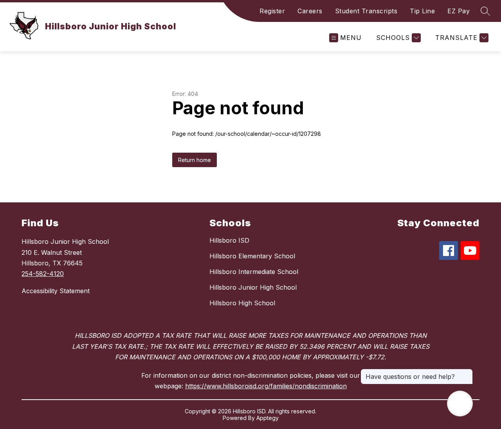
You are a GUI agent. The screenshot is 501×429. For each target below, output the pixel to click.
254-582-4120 (43, 274)
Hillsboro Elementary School (252, 256)
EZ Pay (458, 11)
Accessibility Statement (56, 291)
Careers (310, 11)
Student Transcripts (366, 11)
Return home (194, 160)
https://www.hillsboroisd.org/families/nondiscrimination (266, 386)
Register (272, 11)
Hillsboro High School (242, 303)
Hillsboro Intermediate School (253, 272)
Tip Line (422, 11)
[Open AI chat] (460, 404)
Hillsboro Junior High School (253, 287)
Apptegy (267, 418)
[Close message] (466, 372)
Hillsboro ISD (229, 240)
